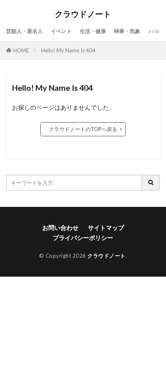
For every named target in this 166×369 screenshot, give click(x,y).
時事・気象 (127, 31)
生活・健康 (93, 31)
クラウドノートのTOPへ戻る (83, 129)
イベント (61, 31)
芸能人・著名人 (24, 31)
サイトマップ (106, 227)
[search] (151, 183)
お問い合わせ (60, 227)
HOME (21, 50)
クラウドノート (83, 14)
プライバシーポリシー (83, 237)
